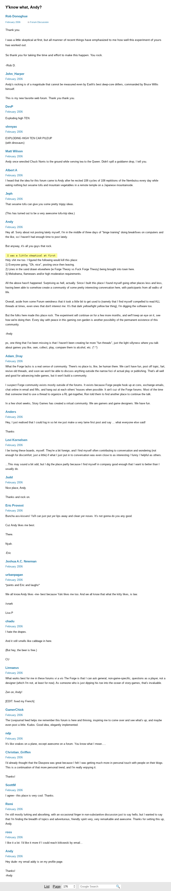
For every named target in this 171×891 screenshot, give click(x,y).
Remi (9, 804)
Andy (9, 221)
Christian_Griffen (18, 752)
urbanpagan (14, 574)
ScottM (10, 785)
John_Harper (14, 74)
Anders (10, 411)
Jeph (9, 193)
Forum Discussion (39, 22)
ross (8, 832)
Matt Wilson (14, 151)
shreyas (11, 126)
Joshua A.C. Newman (20, 561)
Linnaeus (12, 667)
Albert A (11, 170)
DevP (9, 106)
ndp (8, 733)
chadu (9, 621)
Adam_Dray (14, 356)
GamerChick (14, 709)
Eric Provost (14, 505)
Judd (9, 477)
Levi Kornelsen (16, 440)
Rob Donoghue (16, 16)
